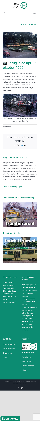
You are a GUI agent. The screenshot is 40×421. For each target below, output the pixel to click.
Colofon (24, 370)
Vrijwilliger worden (9, 349)
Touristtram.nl (26, 357)
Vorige (25, 24)
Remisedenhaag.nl (28, 366)
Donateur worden (9, 344)
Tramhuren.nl (26, 361)
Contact (5, 357)
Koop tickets (10, 418)
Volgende (32, 24)
